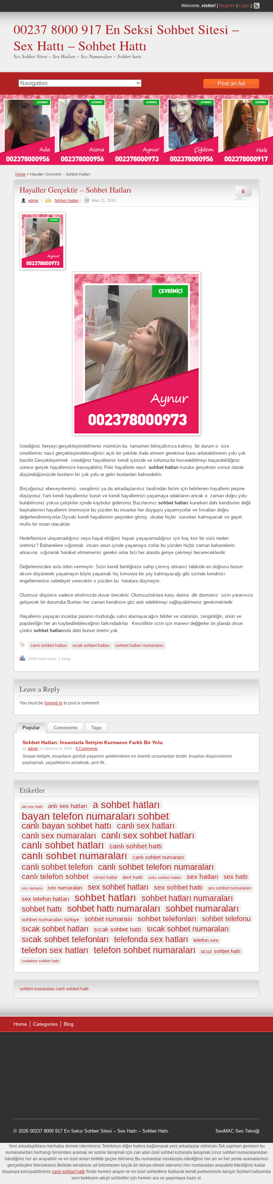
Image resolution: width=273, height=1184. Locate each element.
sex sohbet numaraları (229, 888)
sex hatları (202, 876)
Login (244, 5)
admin (33, 200)
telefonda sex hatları (151, 939)
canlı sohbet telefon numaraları (156, 867)
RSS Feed (256, 6)
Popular (31, 727)
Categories (45, 1024)
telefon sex (206, 940)
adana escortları (69, 1046)
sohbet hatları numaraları (139, 645)
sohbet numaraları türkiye (50, 919)
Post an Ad (231, 84)
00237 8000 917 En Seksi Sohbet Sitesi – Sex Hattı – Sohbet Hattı (126, 37)
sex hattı (236, 876)
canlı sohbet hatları (49, 645)
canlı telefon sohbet (55, 876)
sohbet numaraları (202, 908)
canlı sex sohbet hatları (147, 835)
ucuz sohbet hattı (221, 951)
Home (20, 174)
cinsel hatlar (105, 877)
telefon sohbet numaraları (145, 950)
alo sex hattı (32, 806)
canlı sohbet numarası (158, 857)
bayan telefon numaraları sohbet (95, 816)
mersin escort (73, 1100)
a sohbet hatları (126, 805)
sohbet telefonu (226, 919)
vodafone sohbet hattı (40, 961)
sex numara (32, 888)
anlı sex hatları (67, 806)
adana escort (33, 1046)
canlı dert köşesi (91, 1082)
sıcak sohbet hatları (91, 645)
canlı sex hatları (146, 826)
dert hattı (133, 877)
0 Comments (87, 748)
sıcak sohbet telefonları (65, 939)
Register (227, 5)
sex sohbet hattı (178, 887)
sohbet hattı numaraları (113, 908)
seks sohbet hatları (164, 877)
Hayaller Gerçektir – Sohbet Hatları (75, 189)
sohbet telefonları (167, 919)
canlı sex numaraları (59, 836)
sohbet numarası (108, 919)
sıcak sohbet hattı (117, 929)
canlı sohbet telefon (57, 867)
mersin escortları (38, 1100)
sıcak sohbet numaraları (188, 929)
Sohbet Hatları (66, 200)
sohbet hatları (105, 898)
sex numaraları (65, 888)
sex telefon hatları (45, 898)
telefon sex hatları (55, 950)
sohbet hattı (42, 909)
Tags (96, 727)
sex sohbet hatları (118, 887)
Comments (65, 727)
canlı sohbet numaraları (74, 856)
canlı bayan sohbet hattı (67, 826)
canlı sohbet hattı (135, 846)
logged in (53, 703)
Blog (69, 1024)
